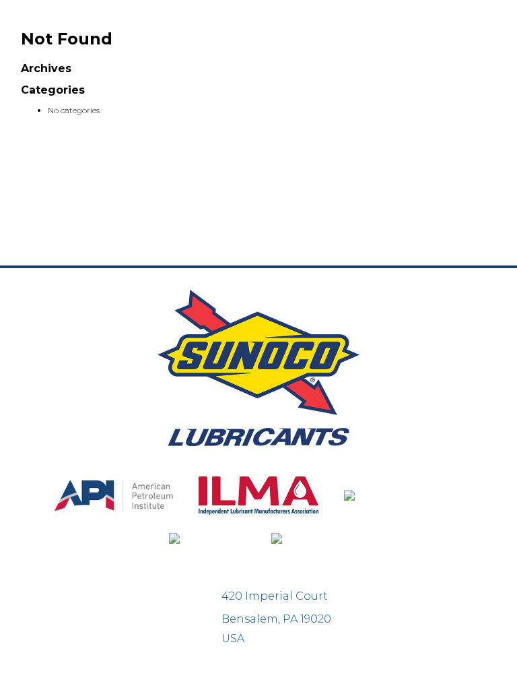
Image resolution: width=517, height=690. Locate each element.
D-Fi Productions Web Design (258, 672)
